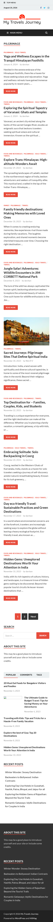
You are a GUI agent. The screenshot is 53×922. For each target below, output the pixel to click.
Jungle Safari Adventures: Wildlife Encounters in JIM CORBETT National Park (22, 272)
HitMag (33, 918)
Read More (10, 90)
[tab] (11, 675)
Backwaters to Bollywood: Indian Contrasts (26, 873)
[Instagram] (48, 7)
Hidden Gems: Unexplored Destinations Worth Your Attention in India (22, 563)
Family (6, 205)
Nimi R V (29, 361)
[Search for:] (26, 635)
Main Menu (16, 32)
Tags (39, 675)
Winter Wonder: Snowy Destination (23, 772)
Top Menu (11, 2)
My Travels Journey (29, 914)
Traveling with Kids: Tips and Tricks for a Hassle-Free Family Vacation (25, 720)
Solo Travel (20, 52)
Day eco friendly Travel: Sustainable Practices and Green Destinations (26, 507)
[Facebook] (41, 7)
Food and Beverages (13, 102)
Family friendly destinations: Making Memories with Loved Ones (24, 213)
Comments (26, 675)
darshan (25, 64)
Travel (7, 104)
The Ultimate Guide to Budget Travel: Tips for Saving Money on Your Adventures (36, 702)
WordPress (20, 918)
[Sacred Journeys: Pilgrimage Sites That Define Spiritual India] (26, 332)
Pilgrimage (9, 52)
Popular (11, 675)
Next (33, 616)
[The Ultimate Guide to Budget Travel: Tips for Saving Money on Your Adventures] (13, 697)
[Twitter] (44, 7)
